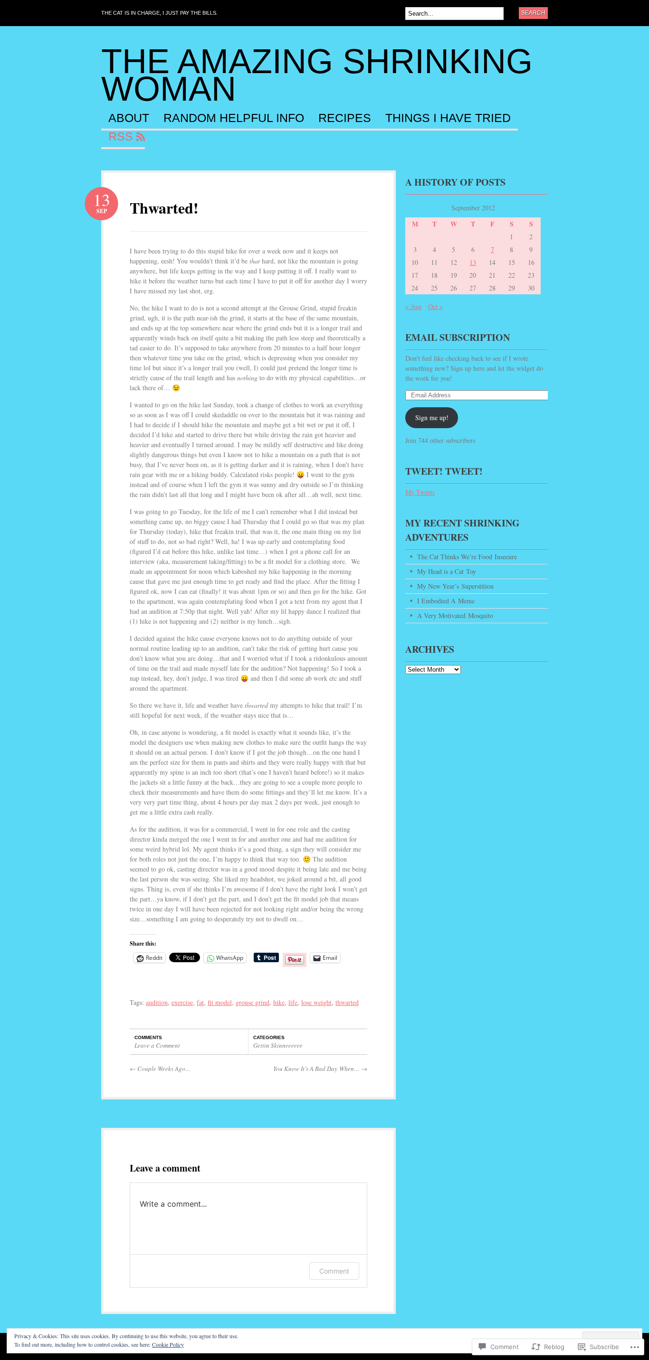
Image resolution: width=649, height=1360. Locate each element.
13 (472, 262)
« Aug (413, 306)
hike (279, 1002)
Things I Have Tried (448, 118)
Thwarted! (164, 208)
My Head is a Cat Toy (446, 571)
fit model (220, 1002)
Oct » (435, 306)
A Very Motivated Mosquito (455, 615)
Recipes (344, 118)
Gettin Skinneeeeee (278, 1045)
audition (157, 1002)
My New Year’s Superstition (455, 586)
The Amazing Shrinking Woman (317, 75)
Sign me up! (432, 417)
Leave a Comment (157, 1045)
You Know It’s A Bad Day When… (320, 1068)
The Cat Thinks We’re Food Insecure (467, 556)
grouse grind (252, 1002)
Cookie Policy (168, 1344)
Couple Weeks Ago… (160, 1068)
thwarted (347, 1002)
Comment (334, 1271)
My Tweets (420, 492)
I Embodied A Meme (446, 600)
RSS (120, 137)
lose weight (316, 1002)
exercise (182, 1002)
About (128, 118)
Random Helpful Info (233, 118)
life (292, 1002)
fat (200, 1002)
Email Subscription (457, 337)
